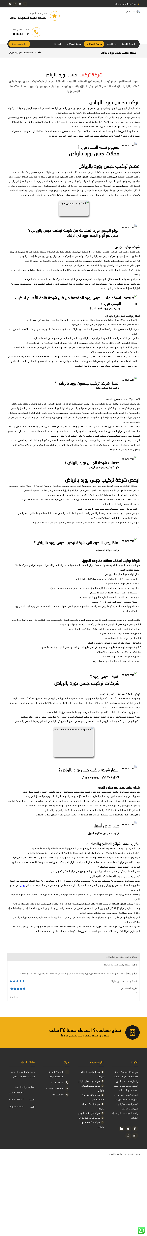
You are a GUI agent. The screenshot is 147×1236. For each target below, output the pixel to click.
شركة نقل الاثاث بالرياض (89, 1113)
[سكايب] (10, 4)
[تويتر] (20, 4)
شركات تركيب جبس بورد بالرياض (86, 683)
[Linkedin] (122, 1129)
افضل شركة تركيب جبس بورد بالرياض (100, 777)
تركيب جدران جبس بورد (107, 387)
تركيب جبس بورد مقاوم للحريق (105, 308)
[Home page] (39, 52)
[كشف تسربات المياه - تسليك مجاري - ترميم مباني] (118, 15)
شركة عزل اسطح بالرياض (89, 1081)
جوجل (22, 885)
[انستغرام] (15, 4)
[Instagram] (135, 1136)
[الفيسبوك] (25, 4)
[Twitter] (128, 1129)
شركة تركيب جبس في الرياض (104, 467)
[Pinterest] (128, 1136)
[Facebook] (135, 1129)
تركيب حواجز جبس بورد (107, 549)
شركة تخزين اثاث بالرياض (89, 1117)
